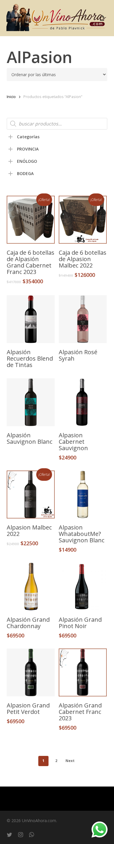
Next (70, 760)
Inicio (11, 96)
